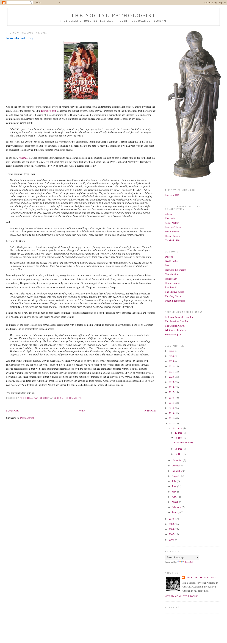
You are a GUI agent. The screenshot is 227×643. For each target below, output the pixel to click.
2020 (172, 376)
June (174, 486)
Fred (167, 265)
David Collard (172, 261)
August (176, 476)
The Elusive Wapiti (174, 291)
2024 (172, 356)
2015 (172, 402)
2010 (172, 518)
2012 (172, 418)
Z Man (168, 214)
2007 (172, 534)
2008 (172, 529)
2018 (172, 387)
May (174, 491)
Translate (189, 562)
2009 (172, 524)
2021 (172, 371)
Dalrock (169, 256)
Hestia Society (172, 231)
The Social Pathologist (113, 15)
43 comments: (74, 398)
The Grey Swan (173, 296)
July (174, 481)
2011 (172, 423)
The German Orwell (175, 325)
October (176, 465)
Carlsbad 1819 (172, 240)
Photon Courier (172, 283)
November (177, 460)
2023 (172, 361)
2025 (172, 350)
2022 (172, 366)
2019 (172, 382)
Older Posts (150, 410)
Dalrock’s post (48, 110)
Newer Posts (12, 410)
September (177, 470)
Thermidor (170, 218)
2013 (172, 413)
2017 (172, 392)
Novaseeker (171, 278)
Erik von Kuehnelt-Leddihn (179, 317)
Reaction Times (173, 227)
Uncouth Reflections (175, 300)
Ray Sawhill (171, 287)
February (177, 507)
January (176, 512)
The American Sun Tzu (177, 321)
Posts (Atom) (27, 417)
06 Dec (179, 448)
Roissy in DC (172, 195)
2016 (172, 397)
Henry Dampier (173, 236)
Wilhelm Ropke (173, 334)
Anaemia (23, 157)
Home (82, 410)
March (175, 501)
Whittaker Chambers (175, 330)
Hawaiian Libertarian (175, 269)
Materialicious (172, 274)
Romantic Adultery (19, 37)
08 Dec (179, 437)
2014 (172, 408)
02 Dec (179, 454)
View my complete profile (181, 596)
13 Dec (179, 432)
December (177, 428)
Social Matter (172, 222)
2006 (172, 539)
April (175, 496)
